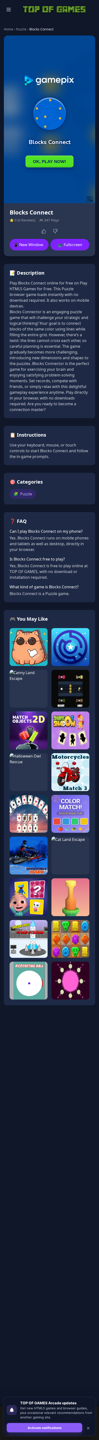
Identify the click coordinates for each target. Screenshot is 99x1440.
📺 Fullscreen (70, 244)
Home (8, 29)
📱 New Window (28, 244)
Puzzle (21, 29)
